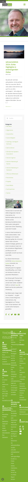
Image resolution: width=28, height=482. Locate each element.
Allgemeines (9, 130)
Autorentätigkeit (10, 138)
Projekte (8, 181)
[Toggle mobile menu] (25, 4)
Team (16, 285)
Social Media (9, 185)
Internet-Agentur (11, 158)
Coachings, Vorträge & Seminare (12, 143)
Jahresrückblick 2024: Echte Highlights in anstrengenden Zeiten (12, 67)
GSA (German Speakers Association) (12, 153)
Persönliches (9, 178)
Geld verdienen (10, 148)
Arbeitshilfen (9, 134)
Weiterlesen (8, 106)
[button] (2, 479)
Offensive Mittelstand (12, 174)
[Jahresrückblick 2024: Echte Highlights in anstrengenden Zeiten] (14, 51)
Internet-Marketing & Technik (12, 163)
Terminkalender (6, 364)
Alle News (9, 126)
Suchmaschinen (10, 189)
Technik (8, 193)
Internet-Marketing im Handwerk (12, 169)
